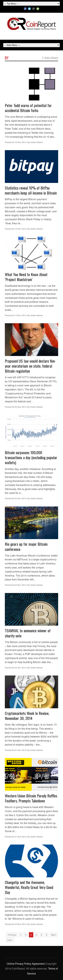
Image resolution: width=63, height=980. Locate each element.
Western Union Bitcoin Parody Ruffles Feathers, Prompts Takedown (31, 798)
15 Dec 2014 (20, 228)
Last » (10, 940)
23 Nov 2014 (20, 924)
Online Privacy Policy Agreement (26, 963)
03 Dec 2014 (20, 584)
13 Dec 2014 (20, 315)
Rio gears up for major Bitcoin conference (26, 546)
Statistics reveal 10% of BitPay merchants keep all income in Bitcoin (31, 190)
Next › (53, 934)
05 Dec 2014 (20, 406)
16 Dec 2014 (20, 142)
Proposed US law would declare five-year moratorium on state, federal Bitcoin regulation (30, 366)
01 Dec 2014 (20, 750)
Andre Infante (36, 142)
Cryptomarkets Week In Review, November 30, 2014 (27, 715)
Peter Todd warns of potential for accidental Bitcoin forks (28, 107)
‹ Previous (11, 934)
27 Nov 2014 (20, 836)
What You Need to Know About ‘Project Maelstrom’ (26, 276)
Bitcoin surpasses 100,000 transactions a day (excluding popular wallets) (31, 457)
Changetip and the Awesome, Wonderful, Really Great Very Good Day (29, 887)
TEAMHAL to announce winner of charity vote (28, 633)
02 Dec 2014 (20, 667)
